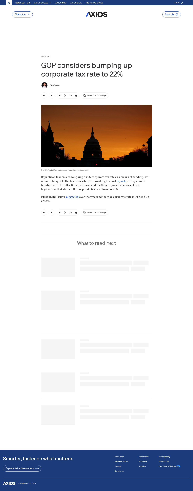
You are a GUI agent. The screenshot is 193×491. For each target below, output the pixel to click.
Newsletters (23, 3)
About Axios (119, 457)
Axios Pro (60, 3)
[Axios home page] (9, 2)
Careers (118, 466)
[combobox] (43, 2)
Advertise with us (121, 461)
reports (121, 181)
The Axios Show (94, 3)
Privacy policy (164, 457)
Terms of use (164, 461)
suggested (72, 197)
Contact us (119, 471)
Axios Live (76, 3)
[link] (44, 95)
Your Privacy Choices (167, 466)
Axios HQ (142, 466)
